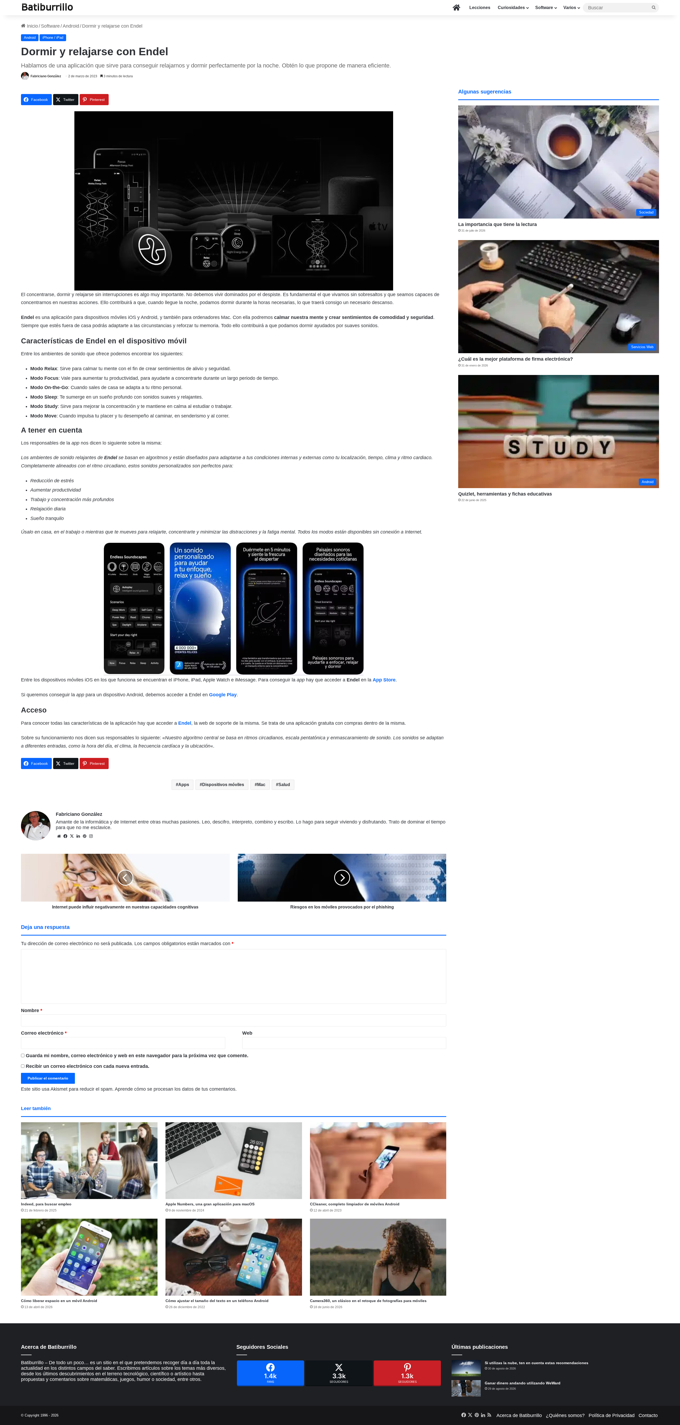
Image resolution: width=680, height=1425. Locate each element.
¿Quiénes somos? (565, 1415)
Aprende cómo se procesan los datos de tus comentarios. (176, 1089)
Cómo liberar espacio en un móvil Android (59, 1301)
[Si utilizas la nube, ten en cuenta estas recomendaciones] (466, 1368)
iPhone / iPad (52, 38)
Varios (569, 7)
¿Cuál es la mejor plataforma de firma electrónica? (515, 359)
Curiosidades (511, 7)
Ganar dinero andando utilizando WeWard (522, 1383)
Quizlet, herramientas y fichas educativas (505, 494)
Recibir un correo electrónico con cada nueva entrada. (87, 1066)
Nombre (31, 1010)
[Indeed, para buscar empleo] (89, 1160)
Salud (284, 784)
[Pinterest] (407, 1373)
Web (247, 1033)
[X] (72, 836)
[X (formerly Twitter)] (339, 1373)
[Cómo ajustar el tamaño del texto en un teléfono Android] (233, 1257)
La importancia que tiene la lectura (497, 224)
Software (544, 7)
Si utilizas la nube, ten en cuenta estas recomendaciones (536, 1363)
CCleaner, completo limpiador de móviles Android (355, 1204)
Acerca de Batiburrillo (519, 1415)
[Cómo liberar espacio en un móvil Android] (89, 1257)
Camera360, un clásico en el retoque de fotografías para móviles (368, 1301)
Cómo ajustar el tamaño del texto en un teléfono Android (217, 1301)
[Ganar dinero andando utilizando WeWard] (466, 1388)
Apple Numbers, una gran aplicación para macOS (209, 1204)
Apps (183, 784)
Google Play (223, 694)
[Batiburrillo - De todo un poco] (47, 7)
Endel (184, 723)
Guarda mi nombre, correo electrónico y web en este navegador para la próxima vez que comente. (137, 1055)
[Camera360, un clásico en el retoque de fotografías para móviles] (378, 1257)
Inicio (32, 26)
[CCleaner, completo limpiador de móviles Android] (378, 1160)
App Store (384, 679)
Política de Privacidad (612, 1415)
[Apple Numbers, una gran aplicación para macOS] (233, 1160)
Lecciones (479, 7)
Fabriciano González (46, 76)
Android (71, 26)
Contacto (648, 1415)
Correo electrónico (44, 1033)
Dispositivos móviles (223, 784)
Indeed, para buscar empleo (46, 1204)
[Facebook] (270, 1373)
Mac (261, 784)
